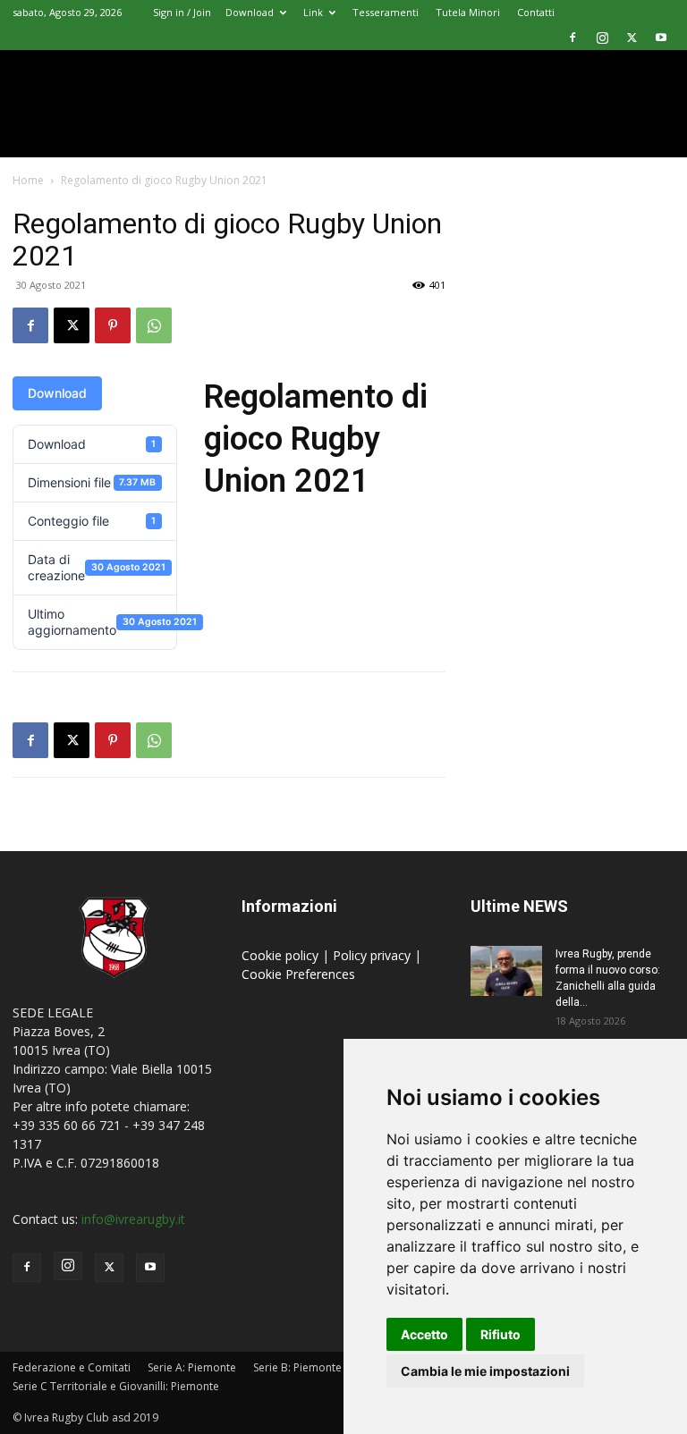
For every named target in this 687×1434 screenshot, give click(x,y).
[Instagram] (602, 37)
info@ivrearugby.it (133, 1218)
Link (313, 12)
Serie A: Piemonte (192, 1367)
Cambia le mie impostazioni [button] (485, 1371)
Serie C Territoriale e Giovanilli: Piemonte (116, 1386)
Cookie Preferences (298, 974)
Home (28, 180)
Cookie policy (282, 955)
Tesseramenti (385, 12)
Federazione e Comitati (72, 1367)
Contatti (536, 12)
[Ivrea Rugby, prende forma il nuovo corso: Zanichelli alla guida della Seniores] (506, 971)
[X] (631, 37)
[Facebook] (572, 37)
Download (249, 12)
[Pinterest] (113, 325)
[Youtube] (661, 37)
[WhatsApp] (154, 325)
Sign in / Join (182, 12)
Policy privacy (373, 955)
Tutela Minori (468, 12)
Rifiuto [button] (500, 1334)
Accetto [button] (424, 1334)
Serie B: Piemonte (297, 1367)
